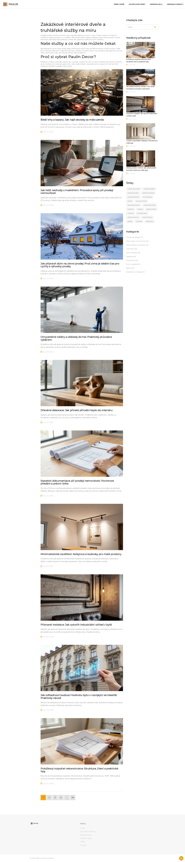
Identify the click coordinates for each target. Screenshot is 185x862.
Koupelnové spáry (137, 4)
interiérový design (149, 189)
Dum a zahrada (133, 264)
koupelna (131, 209)
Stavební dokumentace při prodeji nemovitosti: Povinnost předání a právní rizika (77, 482)
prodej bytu (149, 221)
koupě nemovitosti (149, 205)
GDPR (82, 842)
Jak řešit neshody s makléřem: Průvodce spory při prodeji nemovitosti (77, 192)
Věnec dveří (119, 4)
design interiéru (151, 209)
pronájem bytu (142, 213)
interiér (130, 201)
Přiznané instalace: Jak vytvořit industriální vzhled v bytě (76, 624)
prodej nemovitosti (148, 193)
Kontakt (83, 845)
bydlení (130, 221)
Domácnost (132, 260)
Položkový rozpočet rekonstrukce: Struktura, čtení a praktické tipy (79, 770)
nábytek (140, 209)
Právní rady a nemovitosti (137, 241)
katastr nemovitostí (134, 189)
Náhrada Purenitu (175, 4)
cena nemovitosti (141, 201)
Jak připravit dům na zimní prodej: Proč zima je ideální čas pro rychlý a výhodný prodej (80, 265)
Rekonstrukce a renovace (137, 245)
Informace (131, 249)
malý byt (130, 213)
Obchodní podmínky (87, 831)
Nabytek (131, 257)
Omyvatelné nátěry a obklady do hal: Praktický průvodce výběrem (76, 338)
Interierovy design (134, 237)
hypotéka (139, 221)
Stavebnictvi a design (135, 272)
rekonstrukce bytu (133, 197)
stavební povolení (133, 193)
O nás (82, 828)
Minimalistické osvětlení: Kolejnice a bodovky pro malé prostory (81, 554)
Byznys (130, 268)
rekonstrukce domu (134, 205)
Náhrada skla (156, 4)
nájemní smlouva (133, 217)
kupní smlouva (147, 217)
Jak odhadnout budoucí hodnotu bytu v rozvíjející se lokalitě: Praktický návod (79, 696)
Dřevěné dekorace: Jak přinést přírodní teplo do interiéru (77, 410)
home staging (147, 197)
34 (73, 797)
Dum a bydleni (133, 253)
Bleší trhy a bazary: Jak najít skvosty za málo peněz (72, 119)
